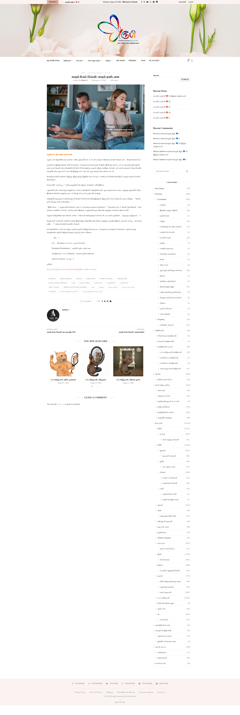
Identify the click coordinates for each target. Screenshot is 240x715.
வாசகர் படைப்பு (172, 647)
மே (174, 614)
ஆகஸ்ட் (172, 374)
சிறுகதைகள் (174, 658)
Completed (174, 199)
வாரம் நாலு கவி (175, 592)
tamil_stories (53, 287)
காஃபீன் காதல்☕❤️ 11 (72, 3)
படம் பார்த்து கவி (174, 598)
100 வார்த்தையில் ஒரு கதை (175, 581)
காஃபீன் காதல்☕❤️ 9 (161, 118)
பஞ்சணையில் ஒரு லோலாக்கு (175, 292)
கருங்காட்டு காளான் (175, 232)
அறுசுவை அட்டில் (174, 396)
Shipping (109, 692)
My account (154, 60)
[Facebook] (141, 2)
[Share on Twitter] (105, 301)
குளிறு (175, 243)
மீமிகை (175, 303)
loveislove (98, 283)
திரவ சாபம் (175, 265)
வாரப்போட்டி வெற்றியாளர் (175, 363)
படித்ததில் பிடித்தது (174, 418)
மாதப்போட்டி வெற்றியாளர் (175, 358)
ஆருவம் (175, 205)
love (73, 283)
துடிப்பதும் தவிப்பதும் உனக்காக (175, 270)
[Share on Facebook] (102, 301)
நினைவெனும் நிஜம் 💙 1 (170, 134)
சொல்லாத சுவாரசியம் (175, 254)
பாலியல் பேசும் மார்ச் (176, 494)
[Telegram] (153, 2)
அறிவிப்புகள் (67, 60)
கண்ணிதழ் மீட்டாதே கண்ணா (175, 227)
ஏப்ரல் (174, 510)
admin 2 (84, 80)
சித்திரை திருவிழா (174, 538)
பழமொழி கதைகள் (175, 587)
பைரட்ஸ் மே (175, 620)
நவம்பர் (174, 576)
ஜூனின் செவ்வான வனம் (174, 641)
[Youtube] (147, 2)
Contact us (161, 692)
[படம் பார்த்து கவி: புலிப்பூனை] (96, 361)
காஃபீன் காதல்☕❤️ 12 (161, 101)
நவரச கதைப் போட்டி (175, 549)
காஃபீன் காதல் (175, 238)
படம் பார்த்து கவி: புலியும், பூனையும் (63, 380)
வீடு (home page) (53, 60)
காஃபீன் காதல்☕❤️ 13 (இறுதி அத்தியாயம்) (169, 96)
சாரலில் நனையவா (175, 249)
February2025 (122, 278)
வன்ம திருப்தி (175, 314)
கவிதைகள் (174, 652)
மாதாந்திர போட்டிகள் (172, 625)
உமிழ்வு (175, 221)
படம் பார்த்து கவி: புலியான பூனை (128, 380)
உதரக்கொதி (175, 216)
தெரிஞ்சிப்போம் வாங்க (174, 412)
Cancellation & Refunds (126, 692)
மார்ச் (175, 489)
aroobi (79, 278)
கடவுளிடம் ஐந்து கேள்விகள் (175, 571)
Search (156, 75)
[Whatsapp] (150, 2)
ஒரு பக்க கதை (174, 527)
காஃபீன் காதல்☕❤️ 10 (161, 112)
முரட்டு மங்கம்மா (175, 308)
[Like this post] (99, 301)
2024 (174, 429)
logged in (60, 404)
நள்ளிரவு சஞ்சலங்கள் (175, 281)
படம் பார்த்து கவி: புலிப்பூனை (95, 380)
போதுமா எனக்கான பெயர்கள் (175, 298)
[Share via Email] (110, 301)
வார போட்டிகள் (172, 663)
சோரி (175, 259)
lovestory (124, 283)
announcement (66, 278)
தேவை (175, 276)
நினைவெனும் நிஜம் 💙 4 (170, 138)
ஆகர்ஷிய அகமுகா (175, 325)
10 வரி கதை (175, 560)
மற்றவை (108, 60)
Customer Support (146, 692)
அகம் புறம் (174, 390)
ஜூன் (175, 461)
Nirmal (155, 134)
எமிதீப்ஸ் (101, 287)
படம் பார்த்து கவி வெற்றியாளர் (175, 352)
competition (90, 278)
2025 (83, 73)
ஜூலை (174, 565)
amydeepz (52, 278)
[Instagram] (144, 2)
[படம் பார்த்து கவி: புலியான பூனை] (128, 361)
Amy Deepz (120, 60)
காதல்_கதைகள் (113, 287)
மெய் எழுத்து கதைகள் (176, 440)
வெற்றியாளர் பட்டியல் (174, 347)
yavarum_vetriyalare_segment (75, 287)
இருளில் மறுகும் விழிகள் (175, 210)
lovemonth (111, 283)
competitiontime (106, 278)
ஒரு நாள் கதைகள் (176, 456)
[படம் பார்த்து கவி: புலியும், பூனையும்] (63, 361)
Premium (132, 60)
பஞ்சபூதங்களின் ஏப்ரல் (175, 516)
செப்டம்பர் (174, 543)
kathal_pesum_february (57, 283)
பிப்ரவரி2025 (52, 291)
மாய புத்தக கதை (176, 467)
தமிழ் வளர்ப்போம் (174, 407)
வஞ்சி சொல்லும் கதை (176, 500)
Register (182, 2)
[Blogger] (157, 2)
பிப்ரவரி (107, 73)
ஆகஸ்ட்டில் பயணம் (174, 636)
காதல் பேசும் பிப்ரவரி (95, 73)
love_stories (84, 283)
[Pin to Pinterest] (107, 301)
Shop (143, 60)
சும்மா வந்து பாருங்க (94, 60)
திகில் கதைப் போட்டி (174, 379)
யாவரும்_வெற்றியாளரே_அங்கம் (69, 291)
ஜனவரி (175, 450)
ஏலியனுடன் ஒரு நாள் (174, 521)
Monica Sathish (159, 151)
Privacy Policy (79, 692)
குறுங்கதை (174, 532)
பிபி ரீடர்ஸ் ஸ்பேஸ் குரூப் (174, 603)
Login (190, 2)
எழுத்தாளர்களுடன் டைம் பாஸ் (174, 401)
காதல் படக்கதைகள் (176, 478)
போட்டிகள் (79, 60)
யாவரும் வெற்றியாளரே (174, 341)
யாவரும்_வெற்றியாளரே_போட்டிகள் (92, 291)
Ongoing (174, 319)
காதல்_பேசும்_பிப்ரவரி (128, 287)
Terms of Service (95, 692)
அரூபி (93, 287)
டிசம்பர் (175, 434)
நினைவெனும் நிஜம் (175, 287)
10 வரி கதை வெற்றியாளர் (174, 336)
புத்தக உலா (174, 609)
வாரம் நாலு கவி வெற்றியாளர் (175, 369)
